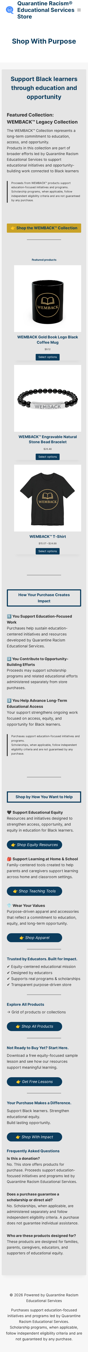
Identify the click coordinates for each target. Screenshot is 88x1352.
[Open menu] (79, 10)
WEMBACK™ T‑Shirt (47, 536)
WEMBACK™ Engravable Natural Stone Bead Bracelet (48, 439)
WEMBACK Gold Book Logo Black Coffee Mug (47, 340)
